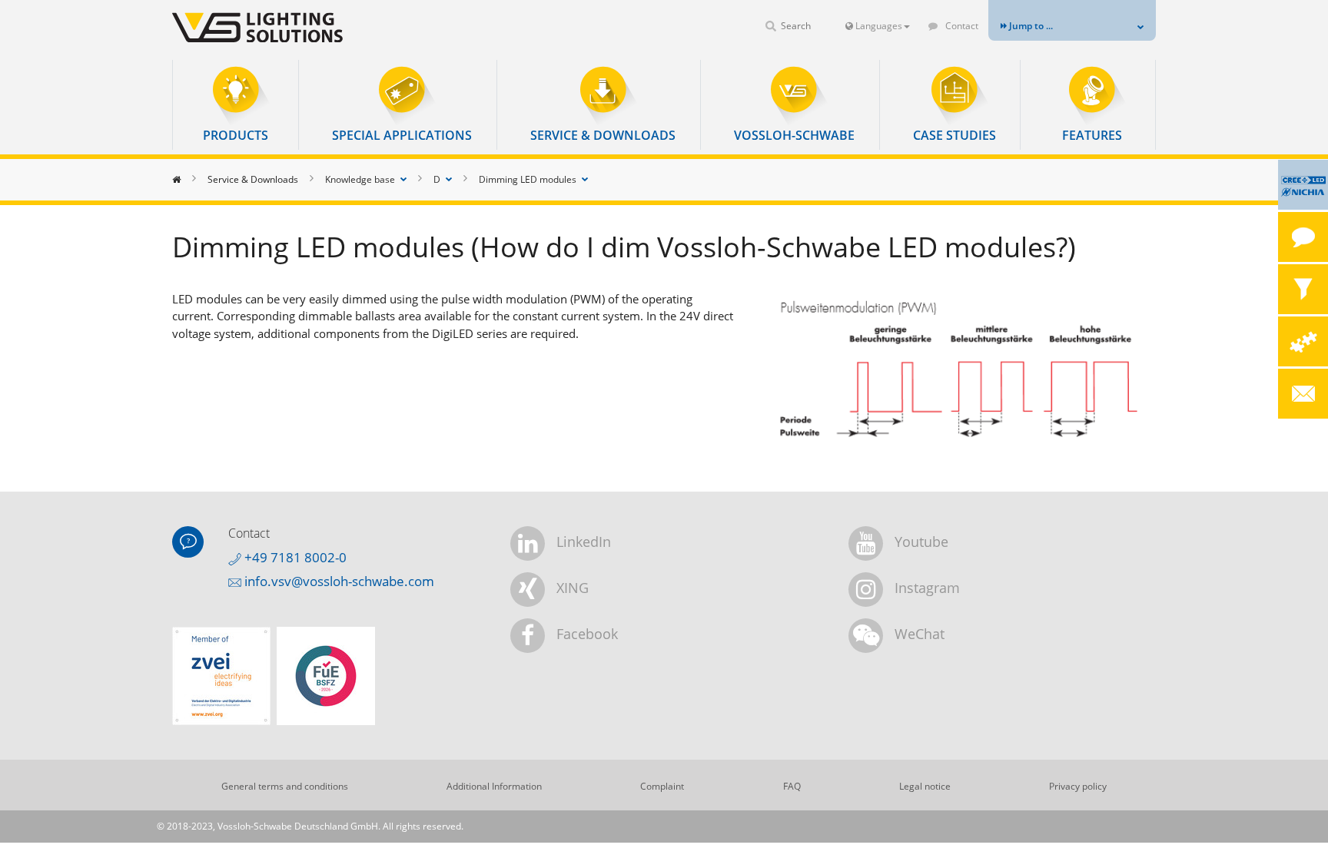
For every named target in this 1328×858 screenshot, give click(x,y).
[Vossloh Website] (283, 27)
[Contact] (1303, 237)
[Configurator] (1303, 341)
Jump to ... (1030, 25)
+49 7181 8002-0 (294, 557)
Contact (960, 25)
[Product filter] (1303, 289)
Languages (877, 25)
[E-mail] (1303, 394)
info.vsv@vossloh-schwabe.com (337, 581)
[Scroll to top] (1295, 825)
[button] (235, 105)
